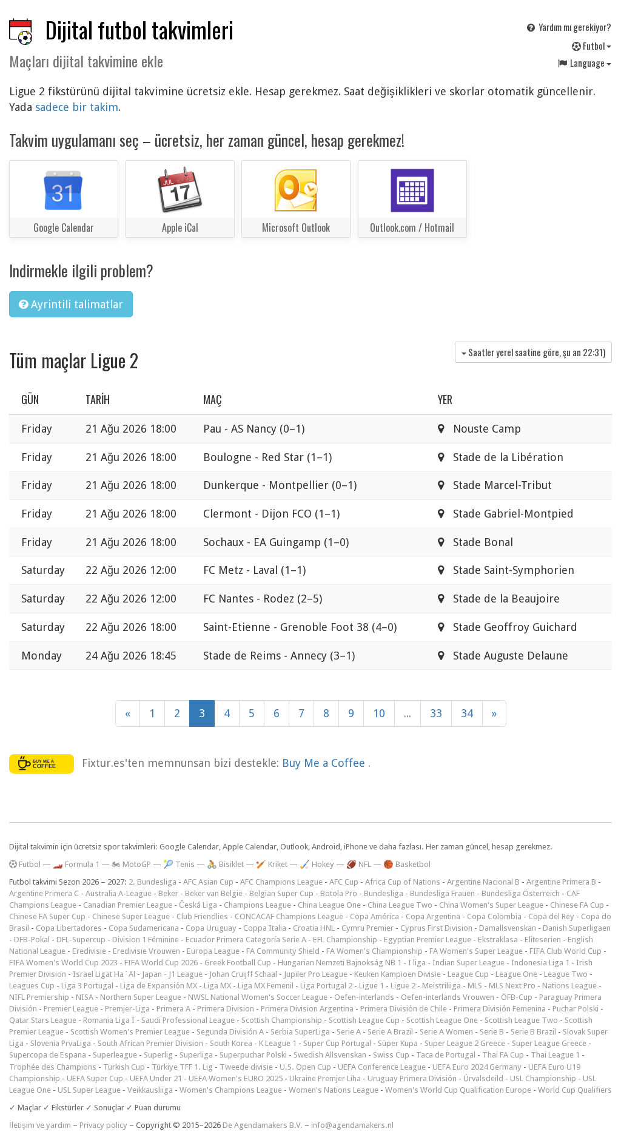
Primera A (173, 1008)
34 (467, 713)
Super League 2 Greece (465, 1043)
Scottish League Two (521, 1020)
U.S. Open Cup (305, 1066)
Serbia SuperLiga (300, 1031)
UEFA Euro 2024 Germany (477, 1066)
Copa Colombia (494, 916)
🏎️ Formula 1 (76, 864)
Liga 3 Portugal (87, 985)
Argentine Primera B (561, 881)
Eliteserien (543, 939)
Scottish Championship (281, 1020)
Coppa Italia (264, 928)
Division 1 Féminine (145, 939)
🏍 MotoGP (131, 864)
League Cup (468, 974)
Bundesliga (383, 893)
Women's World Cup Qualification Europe (458, 1090)
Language (587, 62)
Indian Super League (468, 962)
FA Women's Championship (374, 951)
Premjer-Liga (127, 1008)
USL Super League (89, 1090)
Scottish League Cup (364, 1020)
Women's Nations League (333, 1090)
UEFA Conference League (382, 1066)
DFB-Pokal (32, 939)
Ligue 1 (371, 985)
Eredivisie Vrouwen (146, 951)
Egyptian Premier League (427, 939)
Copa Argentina (433, 916)
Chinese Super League (131, 916)
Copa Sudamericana (144, 928)
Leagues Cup (32, 985)
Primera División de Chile (403, 1008)
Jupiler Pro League (315, 974)
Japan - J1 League (172, 974)
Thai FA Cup (503, 1054)
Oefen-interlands (364, 997)
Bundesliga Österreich (521, 893)
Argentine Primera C (44, 893)
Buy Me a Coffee (325, 763)
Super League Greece (549, 1043)
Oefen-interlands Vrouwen (447, 997)
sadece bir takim (76, 107)
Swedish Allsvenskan (330, 1054)
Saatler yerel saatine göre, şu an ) (535, 352)
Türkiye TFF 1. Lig (182, 1066)
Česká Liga (198, 904)
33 (436, 713)
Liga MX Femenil (266, 985)
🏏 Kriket (271, 864)
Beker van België (214, 893)
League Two (566, 974)
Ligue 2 (403, 985)
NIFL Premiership (39, 997)
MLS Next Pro (512, 985)
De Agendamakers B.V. (263, 1125)
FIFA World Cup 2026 (161, 962)
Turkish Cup (124, 1066)
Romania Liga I (109, 1020)
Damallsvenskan (507, 928)
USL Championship (543, 1078)
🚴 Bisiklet (225, 864)
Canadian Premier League (127, 904)
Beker (168, 893)
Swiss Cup (391, 1054)
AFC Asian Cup (208, 881)
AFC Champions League (281, 881)
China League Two (400, 904)
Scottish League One (442, 1020)
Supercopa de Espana (47, 1054)
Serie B (492, 1031)
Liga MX (217, 985)
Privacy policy (103, 1125)
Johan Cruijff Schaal (243, 974)
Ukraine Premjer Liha (325, 1078)
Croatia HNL (314, 928)
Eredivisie (89, 951)
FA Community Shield (283, 951)
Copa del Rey (551, 916)
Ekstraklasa (498, 939)
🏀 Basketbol (407, 864)
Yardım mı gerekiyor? (574, 26)
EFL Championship (345, 939)
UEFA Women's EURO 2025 (236, 1078)
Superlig (158, 1054)
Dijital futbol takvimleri (139, 29)
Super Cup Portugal (337, 1043)
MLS (475, 985)
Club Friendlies (202, 916)
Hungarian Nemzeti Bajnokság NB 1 (339, 962)
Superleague (115, 1054)
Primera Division (225, 1008)
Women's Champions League (231, 1090)
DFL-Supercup (81, 939)
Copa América (374, 916)
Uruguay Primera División (412, 1078)
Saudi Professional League (188, 1020)
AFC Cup (343, 881)
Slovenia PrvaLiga (60, 1043)
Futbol (593, 45)
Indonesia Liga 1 (540, 962)
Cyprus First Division (436, 928)
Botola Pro (338, 893)
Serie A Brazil (390, 1031)
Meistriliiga (441, 985)
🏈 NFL (358, 864)
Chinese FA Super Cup (47, 916)
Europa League (213, 951)
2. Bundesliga (152, 881)
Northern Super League (140, 997)
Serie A (349, 1031)
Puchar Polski (575, 1008)
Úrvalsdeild (483, 1078)
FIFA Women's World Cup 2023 (63, 962)
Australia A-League (119, 893)
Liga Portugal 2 (326, 985)
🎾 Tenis (179, 864)
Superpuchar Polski (253, 1054)
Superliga (196, 1054)
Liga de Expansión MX (158, 985)
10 (379, 713)
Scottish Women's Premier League (130, 1031)
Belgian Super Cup (281, 893)
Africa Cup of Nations (402, 881)
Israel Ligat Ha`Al (104, 974)
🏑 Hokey (317, 864)
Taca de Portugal (445, 1054)
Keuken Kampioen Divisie (397, 974)
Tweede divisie (246, 1066)
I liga (417, 962)
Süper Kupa (398, 1043)
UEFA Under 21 (156, 1078)
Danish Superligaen (577, 928)
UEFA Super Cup (95, 1078)
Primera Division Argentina (307, 1008)
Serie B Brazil (533, 1031)
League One (516, 974)
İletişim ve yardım (40, 1125)
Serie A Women (446, 1031)
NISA (84, 997)
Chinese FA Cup (577, 904)
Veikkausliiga (150, 1090)
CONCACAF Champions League (289, 916)
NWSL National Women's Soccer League (257, 997)
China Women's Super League (491, 904)
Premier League (71, 1008)
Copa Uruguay (211, 928)
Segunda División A (230, 1031)
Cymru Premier (367, 928)
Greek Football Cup (237, 962)
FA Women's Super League (476, 951)
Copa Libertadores (69, 928)
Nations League (569, 985)
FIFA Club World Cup (565, 951)
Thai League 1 (555, 1054)
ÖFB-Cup (516, 997)
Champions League (257, 904)
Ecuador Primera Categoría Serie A (246, 939)
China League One (329, 904)
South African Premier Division (150, 1043)
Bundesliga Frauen (442, 893)
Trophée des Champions (52, 1066)
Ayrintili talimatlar (75, 304)
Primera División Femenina (500, 1008)
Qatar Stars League (42, 1020)
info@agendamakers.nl (352, 1125)
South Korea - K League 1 (253, 1043)
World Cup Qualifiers (575, 1090)
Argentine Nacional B (483, 881)
